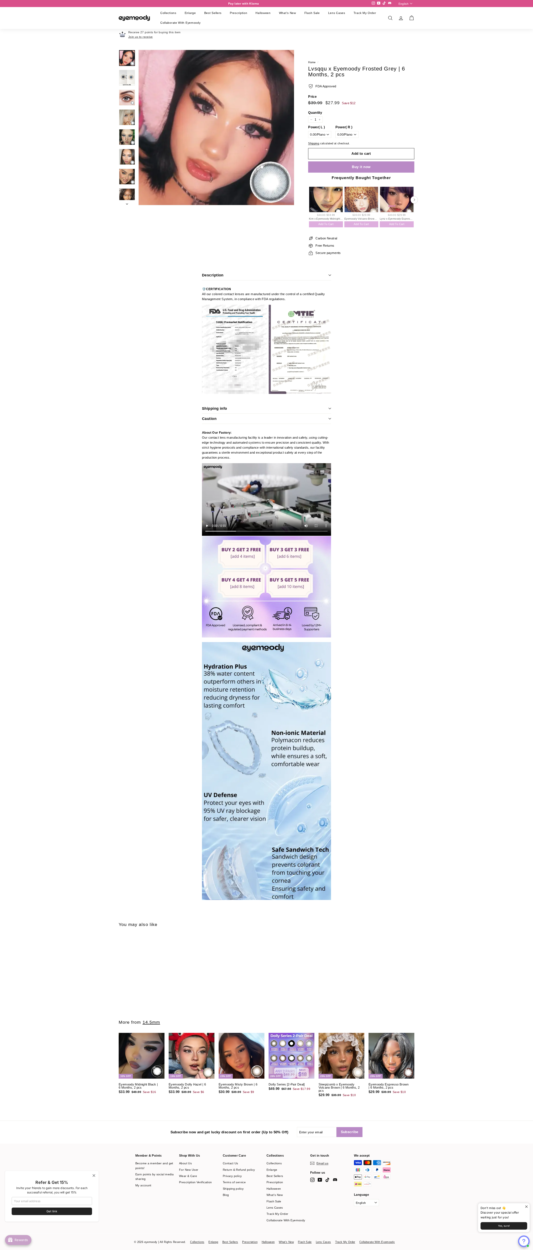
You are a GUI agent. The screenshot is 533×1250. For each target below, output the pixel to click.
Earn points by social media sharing (154, 1177)
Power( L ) (316, 127)
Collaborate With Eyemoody (180, 22)
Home (312, 62)
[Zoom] (216, 127)
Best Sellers (213, 13)
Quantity (315, 112)
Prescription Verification (195, 1182)
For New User (188, 1169)
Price (312, 96)
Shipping (313, 143)
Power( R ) (343, 127)
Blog (226, 1195)
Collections (168, 13)
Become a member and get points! (154, 1166)
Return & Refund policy (239, 1169)
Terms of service (234, 1182)
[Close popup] (526, 1206)
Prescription (238, 13)
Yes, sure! (504, 1225)
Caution (209, 419)
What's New (287, 13)
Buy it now (361, 167)
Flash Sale (312, 13)
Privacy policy (232, 1176)
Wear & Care (188, 1176)
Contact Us (230, 1163)
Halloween (262, 13)
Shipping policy (233, 1188)
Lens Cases (336, 13)
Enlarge (190, 13)
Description (213, 275)
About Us (185, 1163)
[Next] (127, 202)
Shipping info (214, 408)
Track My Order (365, 13)
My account (143, 1185)
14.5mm (151, 1022)
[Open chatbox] (524, 1241)
